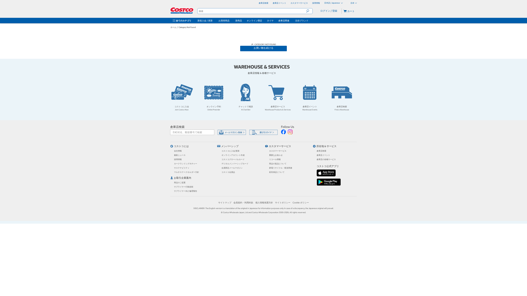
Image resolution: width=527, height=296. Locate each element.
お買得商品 (223, 20)
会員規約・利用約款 (243, 202)
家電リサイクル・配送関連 (280, 168)
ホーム (173, 27)
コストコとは (181, 146)
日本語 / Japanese (332, 3)
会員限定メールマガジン (232, 168)
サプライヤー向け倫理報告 (185, 191)
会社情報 (178, 151)
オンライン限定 (254, 20)
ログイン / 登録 (328, 10)
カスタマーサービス (280, 146)
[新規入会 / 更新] (213, 20)
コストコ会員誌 (228, 172)
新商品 (238, 20)
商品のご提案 (180, 182)
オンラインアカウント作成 (233, 155)
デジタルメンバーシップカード (235, 163)
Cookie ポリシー (301, 202)
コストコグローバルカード (233, 159)
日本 (352, 3)
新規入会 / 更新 (205, 20)
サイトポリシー (282, 202)
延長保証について (276, 172)
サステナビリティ (181, 168)
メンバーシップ (230, 146)
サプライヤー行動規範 (183, 187)
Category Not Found (187, 27)
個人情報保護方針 (264, 202)
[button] (309, 11)
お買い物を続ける (263, 47)
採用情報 (178, 159)
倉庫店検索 (177, 127)
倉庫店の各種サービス (326, 159)
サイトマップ (224, 202)
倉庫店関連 (283, 20)
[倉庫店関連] (289, 20)
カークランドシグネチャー (185, 163)
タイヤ (270, 20)
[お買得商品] (230, 20)
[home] (182, 10)
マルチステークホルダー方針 (186, 172)
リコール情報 (275, 159)
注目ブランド (301, 20)
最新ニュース (180, 155)
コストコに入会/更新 (230, 151)
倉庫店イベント (323, 155)
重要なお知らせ (276, 155)
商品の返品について (277, 163)
